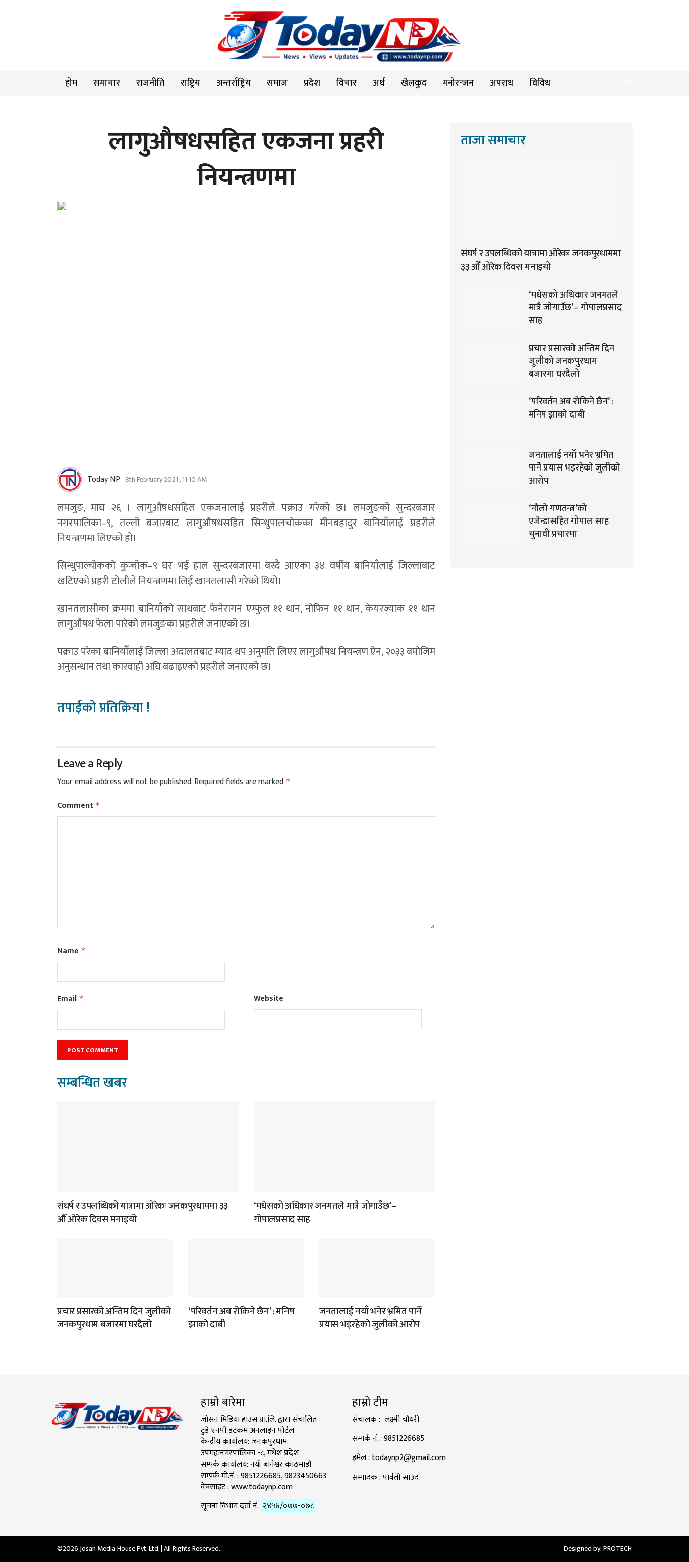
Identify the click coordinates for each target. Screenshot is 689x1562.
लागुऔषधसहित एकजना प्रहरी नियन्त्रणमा (246, 159)
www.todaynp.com (262, 1487)
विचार (346, 83)
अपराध (501, 83)
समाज (277, 83)
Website (268, 998)
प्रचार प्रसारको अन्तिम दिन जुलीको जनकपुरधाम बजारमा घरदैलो (114, 1318)
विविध (540, 83)
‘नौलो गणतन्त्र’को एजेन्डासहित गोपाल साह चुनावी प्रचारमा (569, 521)
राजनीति (150, 83)
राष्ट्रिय (190, 83)
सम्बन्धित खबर (92, 1083)
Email (70, 999)
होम (71, 83)
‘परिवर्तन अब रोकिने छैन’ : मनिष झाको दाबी (241, 1318)
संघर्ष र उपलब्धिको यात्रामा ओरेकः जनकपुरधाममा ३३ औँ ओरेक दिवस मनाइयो (142, 1212)
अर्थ (379, 83)
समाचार (106, 83)
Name (71, 951)
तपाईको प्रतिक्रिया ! (103, 708)
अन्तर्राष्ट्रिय (233, 83)
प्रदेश (312, 83)
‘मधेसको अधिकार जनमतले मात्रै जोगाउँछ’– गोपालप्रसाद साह (325, 1212)
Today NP (103, 479)
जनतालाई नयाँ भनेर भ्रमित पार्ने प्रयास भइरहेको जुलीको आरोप (370, 1318)
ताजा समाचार (493, 140)
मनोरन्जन (458, 83)
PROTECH (617, 1548)
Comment (78, 805)
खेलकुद (414, 83)
